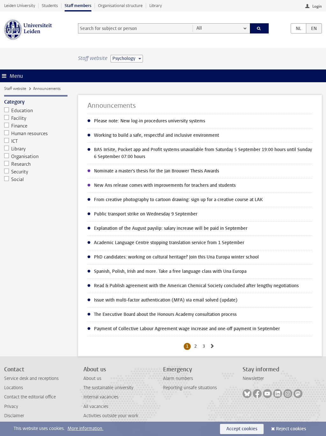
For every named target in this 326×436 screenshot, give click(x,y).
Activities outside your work (110, 416)
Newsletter (253, 378)
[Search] (259, 28)
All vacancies (95, 406)
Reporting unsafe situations (190, 388)
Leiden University (19, 5)
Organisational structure (120, 5)
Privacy (11, 406)
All (199, 28)
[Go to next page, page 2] (212, 346)
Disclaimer (14, 416)
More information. (85, 428)
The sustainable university (108, 388)
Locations (13, 388)
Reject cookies (291, 429)
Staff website (15, 88)
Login (317, 6)
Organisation (25, 156)
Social (17, 179)
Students (50, 5)
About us (92, 378)
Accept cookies (241, 429)
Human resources (29, 133)
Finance (19, 126)
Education (22, 110)
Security (19, 172)
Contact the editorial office (30, 397)
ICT (14, 141)
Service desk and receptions (31, 378)
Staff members (78, 5)
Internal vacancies (100, 397)
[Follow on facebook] (257, 393)
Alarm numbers (178, 378)
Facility (18, 118)
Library (155, 5)
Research (21, 164)
